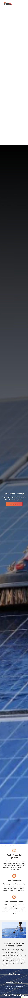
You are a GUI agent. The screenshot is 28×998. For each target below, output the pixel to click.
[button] (26, 3)
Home (2, 846)
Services (7, 846)
